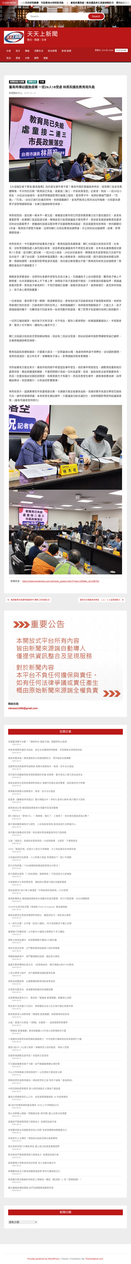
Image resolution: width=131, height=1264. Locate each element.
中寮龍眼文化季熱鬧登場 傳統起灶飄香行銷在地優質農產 (37, 882)
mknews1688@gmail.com (23, 708)
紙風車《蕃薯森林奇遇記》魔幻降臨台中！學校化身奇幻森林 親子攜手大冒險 (46, 799)
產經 (18, 58)
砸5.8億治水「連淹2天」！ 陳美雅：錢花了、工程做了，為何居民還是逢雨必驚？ (48, 816)
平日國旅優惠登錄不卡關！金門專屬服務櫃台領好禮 (34, 1064)
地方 (18, 51)
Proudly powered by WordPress (43, 1258)
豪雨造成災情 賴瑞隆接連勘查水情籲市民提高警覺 (33, 807)
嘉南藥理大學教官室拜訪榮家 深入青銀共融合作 (32, 1163)
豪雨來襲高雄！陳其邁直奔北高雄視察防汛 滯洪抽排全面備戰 (80, 2)
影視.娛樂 (66, 51)
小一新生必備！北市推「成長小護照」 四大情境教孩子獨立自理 (39, 923)
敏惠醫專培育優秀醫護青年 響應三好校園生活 (30, 600)
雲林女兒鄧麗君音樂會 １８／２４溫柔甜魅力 (100, 600)
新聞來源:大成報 (17, 82)
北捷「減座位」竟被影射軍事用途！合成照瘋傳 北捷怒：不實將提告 (42, 840)
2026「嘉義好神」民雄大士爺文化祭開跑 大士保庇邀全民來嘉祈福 (42, 849)
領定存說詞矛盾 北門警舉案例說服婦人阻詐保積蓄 (34, 948)
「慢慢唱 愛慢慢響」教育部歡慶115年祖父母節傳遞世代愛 (37, 1030)
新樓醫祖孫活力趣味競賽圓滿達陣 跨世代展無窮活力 (34, 1171)
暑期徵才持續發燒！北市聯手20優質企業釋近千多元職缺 (36, 931)
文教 (27, 58)
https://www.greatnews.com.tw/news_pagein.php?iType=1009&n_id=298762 (60, 581)
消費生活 (38, 51)
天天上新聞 (42, 34)
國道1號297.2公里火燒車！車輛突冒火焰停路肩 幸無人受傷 (38, 1047)
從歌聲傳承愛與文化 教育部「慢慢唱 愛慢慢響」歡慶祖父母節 (39, 997)
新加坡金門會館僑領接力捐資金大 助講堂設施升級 (33, 1154)
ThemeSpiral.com (94, 1258)
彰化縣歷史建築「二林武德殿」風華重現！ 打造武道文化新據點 (39, 874)
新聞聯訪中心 (15, 93)
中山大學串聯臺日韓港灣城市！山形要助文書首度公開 (35, 1072)
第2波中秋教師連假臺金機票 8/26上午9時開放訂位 (33, 1105)
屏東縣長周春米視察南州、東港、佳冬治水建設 (31, 791)
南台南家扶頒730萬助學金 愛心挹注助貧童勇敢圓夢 (34, 1146)
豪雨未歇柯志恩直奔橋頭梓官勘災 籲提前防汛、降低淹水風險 (39, 915)
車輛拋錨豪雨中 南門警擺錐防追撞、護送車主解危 (34, 956)
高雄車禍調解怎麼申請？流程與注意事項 (28, 1055)
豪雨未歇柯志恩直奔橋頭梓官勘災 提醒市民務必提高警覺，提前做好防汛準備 (46, 783)
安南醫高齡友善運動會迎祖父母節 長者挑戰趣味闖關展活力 (37, 1130)
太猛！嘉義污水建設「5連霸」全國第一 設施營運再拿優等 (38, 1022)
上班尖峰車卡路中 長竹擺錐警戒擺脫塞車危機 (31, 973)
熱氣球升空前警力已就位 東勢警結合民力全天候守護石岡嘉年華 (40, 1006)
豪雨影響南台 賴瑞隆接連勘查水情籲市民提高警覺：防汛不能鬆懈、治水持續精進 (48, 898)
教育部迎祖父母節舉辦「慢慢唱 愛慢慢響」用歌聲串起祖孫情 (38, 1014)
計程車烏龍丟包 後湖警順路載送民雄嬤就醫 (30, 989)
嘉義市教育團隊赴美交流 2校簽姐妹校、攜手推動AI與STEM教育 (41, 964)
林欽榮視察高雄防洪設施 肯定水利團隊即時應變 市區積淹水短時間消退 (45, 749)
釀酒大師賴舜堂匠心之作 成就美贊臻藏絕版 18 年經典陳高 (38, 1097)
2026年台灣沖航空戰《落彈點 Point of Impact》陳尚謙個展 (37, 907)
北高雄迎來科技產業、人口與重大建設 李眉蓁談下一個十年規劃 (39, 857)
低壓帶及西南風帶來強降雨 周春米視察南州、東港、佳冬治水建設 (41, 766)
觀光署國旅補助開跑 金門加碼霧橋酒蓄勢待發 (31, 1187)
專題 (27, 51)
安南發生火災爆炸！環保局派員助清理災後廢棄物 (32, 1138)
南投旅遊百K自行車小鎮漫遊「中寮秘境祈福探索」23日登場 (38, 890)
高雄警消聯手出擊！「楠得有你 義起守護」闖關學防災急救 (37, 741)
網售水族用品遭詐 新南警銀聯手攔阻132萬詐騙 (32, 940)
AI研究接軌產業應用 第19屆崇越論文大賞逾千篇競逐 (35, 1088)
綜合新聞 (52, 51)
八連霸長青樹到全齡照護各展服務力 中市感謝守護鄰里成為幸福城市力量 (45, 1039)
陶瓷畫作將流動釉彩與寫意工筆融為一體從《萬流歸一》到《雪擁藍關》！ (45, 1179)
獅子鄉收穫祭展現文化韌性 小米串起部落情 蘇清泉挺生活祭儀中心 (42, 824)
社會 (8, 51)
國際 (36, 58)
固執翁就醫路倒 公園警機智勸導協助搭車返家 (31, 981)
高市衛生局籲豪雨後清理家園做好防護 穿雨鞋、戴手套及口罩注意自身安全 (45, 774)
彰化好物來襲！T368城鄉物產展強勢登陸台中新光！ (34, 865)
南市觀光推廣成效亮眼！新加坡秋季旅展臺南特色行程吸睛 (37, 832)
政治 (8, 58)
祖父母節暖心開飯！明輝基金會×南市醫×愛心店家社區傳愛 (37, 1113)
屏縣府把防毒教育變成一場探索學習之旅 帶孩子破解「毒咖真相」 (41, 1080)
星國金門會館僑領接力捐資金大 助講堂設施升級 (32, 1121)
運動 (45, 58)
